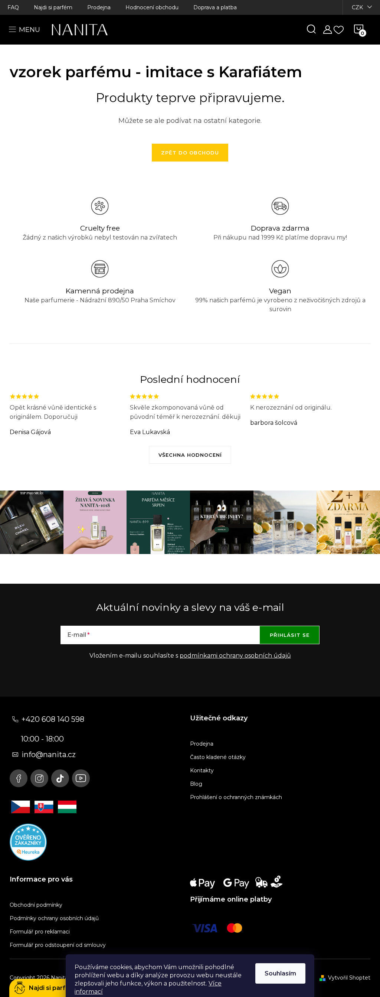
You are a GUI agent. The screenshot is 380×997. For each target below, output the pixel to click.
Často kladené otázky (218, 757)
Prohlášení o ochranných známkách (236, 797)
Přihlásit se (289, 635)
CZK (357, 7)
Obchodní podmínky (36, 905)
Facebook (18, 778)
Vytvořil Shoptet (349, 977)
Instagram (39, 778)
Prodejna (99, 7)
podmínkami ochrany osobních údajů (235, 655)
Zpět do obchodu (190, 153)
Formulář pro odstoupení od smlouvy (58, 945)
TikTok (60, 778)
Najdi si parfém (53, 7)
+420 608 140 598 (53, 719)
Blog (196, 784)
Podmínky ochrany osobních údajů (54, 918)
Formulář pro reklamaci (40, 931)
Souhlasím (280, 973)
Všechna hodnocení (190, 455)
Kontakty (202, 770)
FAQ (13, 7)
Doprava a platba (215, 7)
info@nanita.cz (49, 754)
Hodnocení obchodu (151, 7)
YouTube (81, 778)
